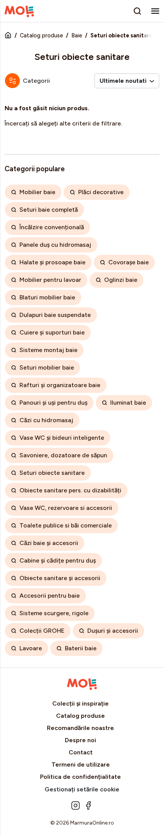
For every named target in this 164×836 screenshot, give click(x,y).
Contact (81, 752)
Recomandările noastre (80, 728)
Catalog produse (41, 35)
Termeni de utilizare (80, 764)
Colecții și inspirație (80, 703)
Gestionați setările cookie (82, 789)
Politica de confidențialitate (80, 776)
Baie (76, 35)
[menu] (155, 10)
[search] (137, 11)
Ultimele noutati (124, 80)
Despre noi (80, 740)
